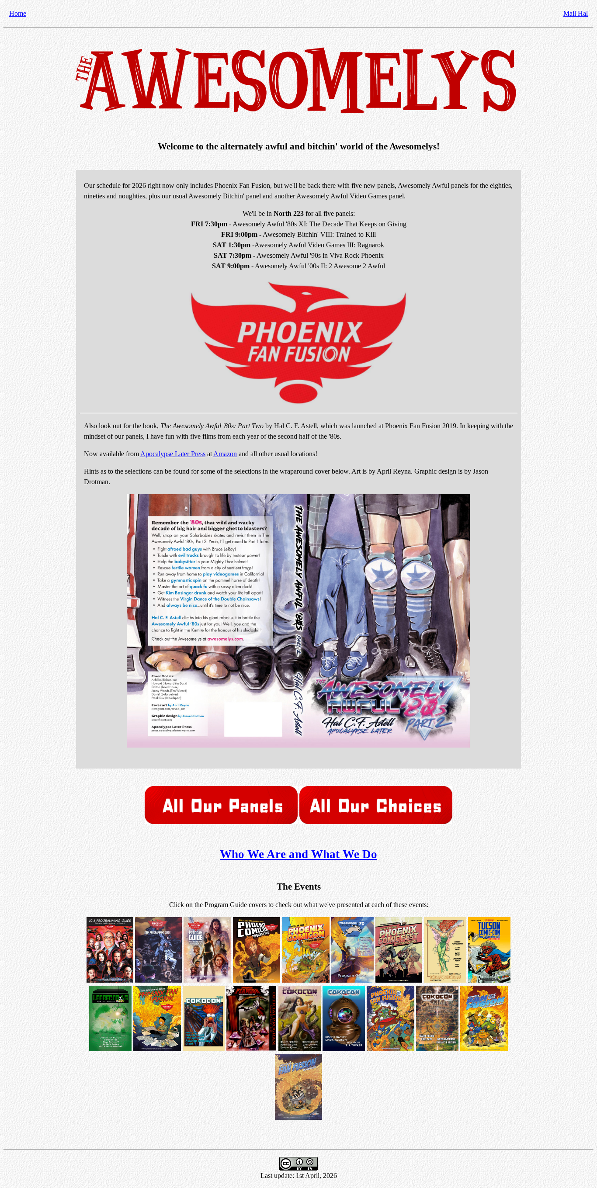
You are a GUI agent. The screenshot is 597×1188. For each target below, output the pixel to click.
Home (17, 13)
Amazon (225, 453)
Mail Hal (575, 13)
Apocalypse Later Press (172, 453)
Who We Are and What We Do (298, 854)
